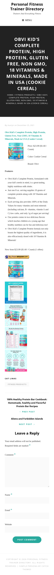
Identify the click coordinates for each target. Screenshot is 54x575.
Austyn (11, 125)
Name (8, 495)
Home (10, 95)
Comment (10, 455)
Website (8, 524)
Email (8, 510)
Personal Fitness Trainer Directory (27, 6)
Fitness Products (25, 95)
